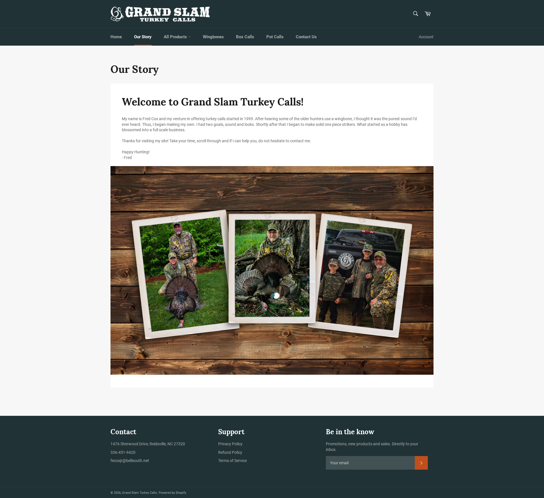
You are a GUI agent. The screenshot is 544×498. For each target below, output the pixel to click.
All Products (176, 36)
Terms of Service (232, 460)
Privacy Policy (230, 444)
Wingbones (213, 36)
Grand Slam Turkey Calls (139, 493)
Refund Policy (230, 452)
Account (426, 37)
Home (116, 36)
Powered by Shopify (172, 493)
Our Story (143, 36)
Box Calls (245, 36)
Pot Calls (275, 36)
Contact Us (306, 36)
